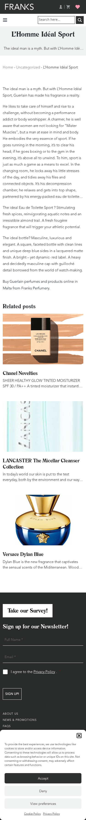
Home (8, 67)
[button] (79, 735)
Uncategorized (28, 67)
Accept (43, 778)
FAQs (7, 726)
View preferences (43, 803)
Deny (43, 791)
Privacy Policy (51, 814)
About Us (10, 714)
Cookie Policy (32, 814)
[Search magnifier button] (80, 20)
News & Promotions (20, 720)
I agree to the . (36, 672)
